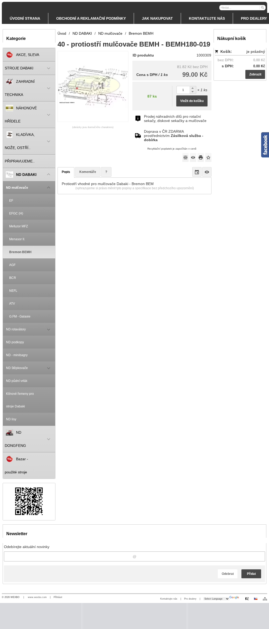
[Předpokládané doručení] (196, 172)
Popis (66, 172)
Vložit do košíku (192, 101)
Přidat (251, 574)
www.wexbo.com (37, 597)
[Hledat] (262, 7)
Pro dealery (190, 598)
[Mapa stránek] (265, 598)
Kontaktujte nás (168, 598)
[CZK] (247, 598)
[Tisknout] (201, 157)
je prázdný (255, 51)
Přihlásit (58, 597)
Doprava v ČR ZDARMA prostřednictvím (173, 135)
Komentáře (87, 172)
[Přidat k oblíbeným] (208, 157)
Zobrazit (255, 74)
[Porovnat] (185, 157)
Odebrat (228, 574)
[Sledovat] (193, 157)
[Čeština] (255, 598)
